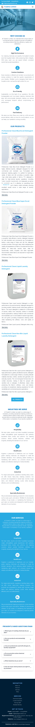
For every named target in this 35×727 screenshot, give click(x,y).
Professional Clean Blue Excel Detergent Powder (17, 132)
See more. (5, 195)
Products (17, 687)
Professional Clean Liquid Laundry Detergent (15, 267)
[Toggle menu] (33, 7)
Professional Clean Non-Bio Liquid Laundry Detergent (15, 335)
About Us (17, 685)
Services (17, 689)
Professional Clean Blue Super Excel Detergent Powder (15, 202)
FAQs (17, 691)
